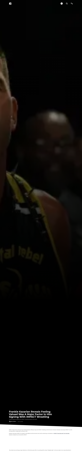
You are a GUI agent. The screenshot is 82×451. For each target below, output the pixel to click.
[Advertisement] (41, 443)
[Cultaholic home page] (35, 3)
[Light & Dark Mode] (62, 3)
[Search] (66, 3)
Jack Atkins (13, 421)
